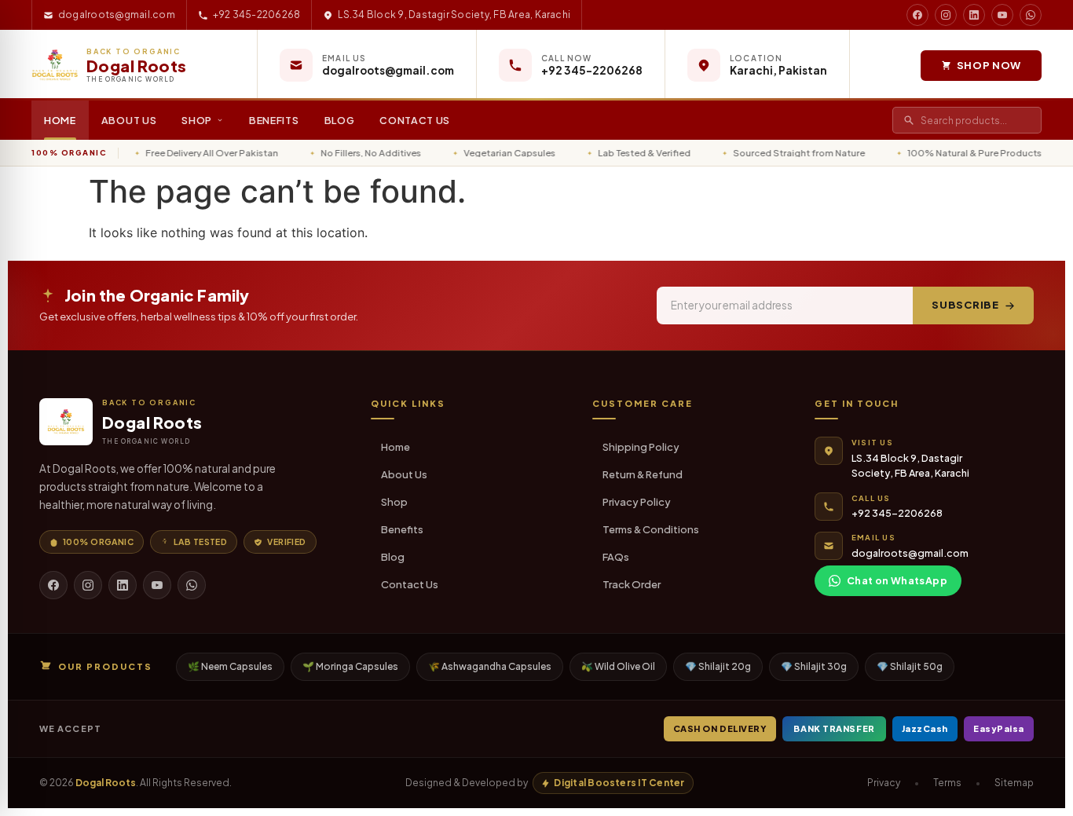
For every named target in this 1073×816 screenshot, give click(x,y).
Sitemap (1014, 783)
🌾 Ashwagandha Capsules (489, 666)
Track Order (631, 584)
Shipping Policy (640, 447)
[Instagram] (88, 585)
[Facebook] (53, 585)
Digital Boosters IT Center (619, 783)
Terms (947, 783)
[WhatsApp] (192, 585)
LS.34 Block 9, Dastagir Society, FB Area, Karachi (454, 14)
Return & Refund (642, 474)
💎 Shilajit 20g (718, 666)
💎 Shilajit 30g (814, 666)
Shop (196, 120)
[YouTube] (157, 585)
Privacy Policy (636, 502)
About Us (129, 120)
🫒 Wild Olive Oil (618, 666)
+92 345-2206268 (257, 14)
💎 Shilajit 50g (910, 666)
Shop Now (989, 65)
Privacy (883, 783)
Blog (339, 120)
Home (60, 120)
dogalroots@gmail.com (116, 14)
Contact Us (414, 120)
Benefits (274, 120)
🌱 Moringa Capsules (350, 666)
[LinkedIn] (122, 585)
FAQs (615, 557)
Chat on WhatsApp (897, 580)
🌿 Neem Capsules (230, 666)
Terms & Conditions (650, 529)
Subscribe (965, 304)
